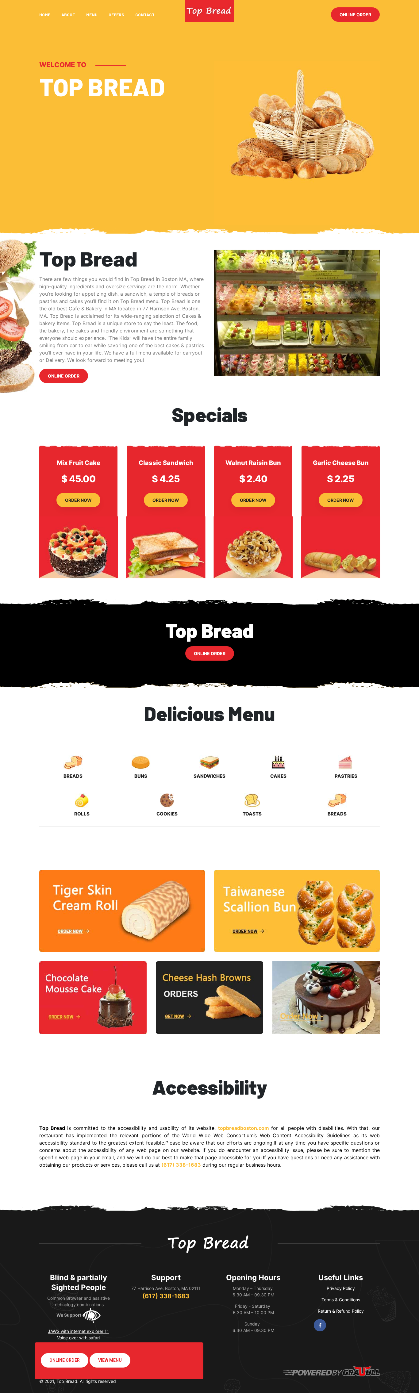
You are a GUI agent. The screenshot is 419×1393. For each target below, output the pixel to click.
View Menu (110, 1360)
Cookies (167, 814)
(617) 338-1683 (165, 1296)
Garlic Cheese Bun (341, 462)
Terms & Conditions (340, 1299)
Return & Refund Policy (341, 1311)
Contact (145, 14)
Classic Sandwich (166, 462)
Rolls (82, 814)
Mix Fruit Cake (78, 462)
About (68, 14)
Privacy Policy (341, 1288)
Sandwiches (209, 776)
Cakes (278, 776)
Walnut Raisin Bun (253, 462)
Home (44, 14)
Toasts (252, 814)
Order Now (78, 500)
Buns (140, 776)
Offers (116, 14)
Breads (73, 776)
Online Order (355, 14)
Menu (92, 14)
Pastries (346, 776)
